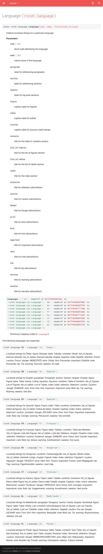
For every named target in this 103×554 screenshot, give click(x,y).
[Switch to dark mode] (92, 3)
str (19, 44)
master (13, 3)
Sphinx (15, 551)
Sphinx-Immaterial (33, 551)
